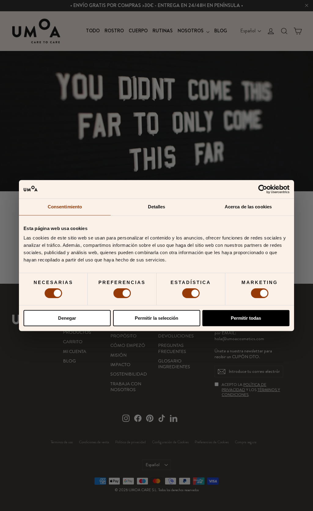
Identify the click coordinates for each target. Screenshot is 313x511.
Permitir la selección (156, 318)
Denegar (67, 318)
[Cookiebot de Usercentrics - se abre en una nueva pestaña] (262, 189)
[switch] (122, 293)
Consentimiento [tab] (65, 206)
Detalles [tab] (156, 206)
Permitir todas (246, 318)
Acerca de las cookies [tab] (248, 206)
